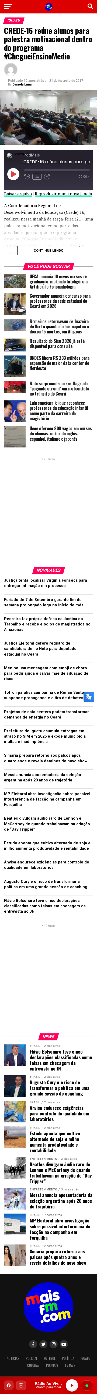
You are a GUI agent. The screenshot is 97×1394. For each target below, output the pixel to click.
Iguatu (85, 1358)
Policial (31, 1358)
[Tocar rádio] (72, 1385)
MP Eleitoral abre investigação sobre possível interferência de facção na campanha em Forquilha (47, 799)
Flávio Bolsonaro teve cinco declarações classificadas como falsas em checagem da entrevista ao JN (45, 906)
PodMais (52, 1365)
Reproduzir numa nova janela (63, 194)
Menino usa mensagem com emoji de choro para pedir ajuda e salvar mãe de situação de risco (46, 673)
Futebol (50, 1358)
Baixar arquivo (18, 194)
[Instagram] (21, 1385)
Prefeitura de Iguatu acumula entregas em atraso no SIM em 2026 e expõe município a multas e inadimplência (45, 736)
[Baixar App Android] (87, 1385)
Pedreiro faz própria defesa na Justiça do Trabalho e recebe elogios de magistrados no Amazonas (47, 624)
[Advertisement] (48, 510)
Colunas (33, 1365)
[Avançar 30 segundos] (47, 177)
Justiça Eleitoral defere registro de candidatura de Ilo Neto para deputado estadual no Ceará (40, 648)
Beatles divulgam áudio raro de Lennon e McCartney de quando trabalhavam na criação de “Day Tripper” (47, 823)
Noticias (13, 1358)
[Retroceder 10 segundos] (27, 177)
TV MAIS (70, 1365)
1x (37, 177)
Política (68, 1358)
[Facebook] (8, 1385)
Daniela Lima (22, 84)
